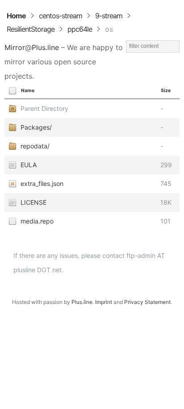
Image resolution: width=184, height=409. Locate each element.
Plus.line (45, 47)
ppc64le (79, 29)
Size (166, 90)
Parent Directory (44, 108)
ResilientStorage (30, 29)
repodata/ (35, 146)
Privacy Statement (147, 302)
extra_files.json (42, 183)
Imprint (103, 302)
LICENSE (33, 202)
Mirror (14, 47)
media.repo (37, 221)
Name (27, 90)
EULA (29, 165)
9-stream (108, 15)
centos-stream (60, 15)
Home (16, 15)
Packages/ (36, 127)
